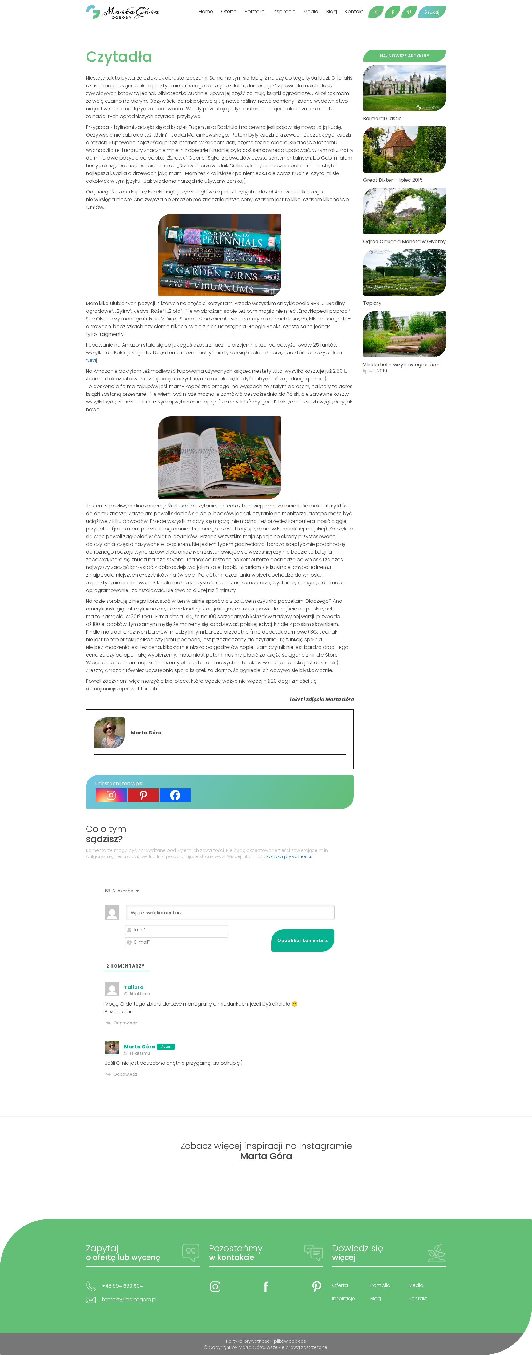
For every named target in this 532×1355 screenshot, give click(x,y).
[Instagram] (111, 795)
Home (206, 11)
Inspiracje (284, 11)
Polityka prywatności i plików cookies (266, 1341)
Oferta (229, 11)
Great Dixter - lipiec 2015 (393, 180)
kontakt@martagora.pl (129, 1299)
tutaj (91, 360)
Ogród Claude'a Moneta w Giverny (404, 242)
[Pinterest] (143, 795)
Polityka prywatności (288, 856)
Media (311, 11)
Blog (331, 11)
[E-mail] (97, 764)
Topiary (372, 303)
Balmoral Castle (382, 119)
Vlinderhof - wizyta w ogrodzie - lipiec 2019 (401, 368)
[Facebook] (175, 795)
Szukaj (432, 12)
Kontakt (354, 11)
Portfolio (255, 11)
